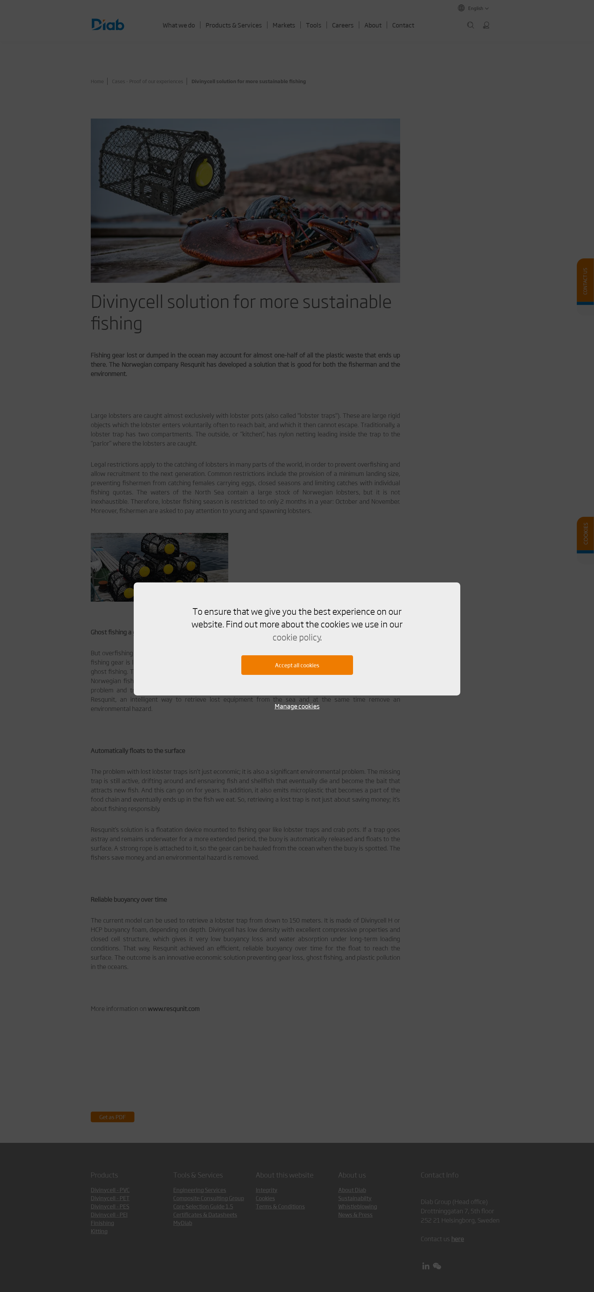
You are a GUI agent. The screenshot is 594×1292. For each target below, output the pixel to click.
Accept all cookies (297, 665)
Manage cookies (297, 706)
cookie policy (296, 637)
